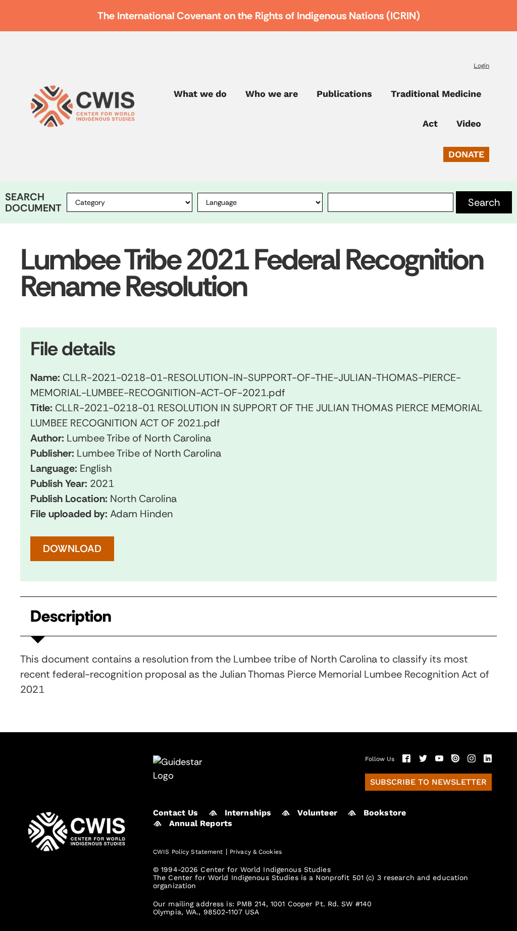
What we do (200, 94)
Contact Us (175, 812)
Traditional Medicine (436, 94)
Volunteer (317, 812)
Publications (344, 94)
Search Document (33, 202)
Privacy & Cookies (256, 851)
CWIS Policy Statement (188, 851)
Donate (466, 154)
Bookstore (385, 812)
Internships (248, 812)
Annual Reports (200, 823)
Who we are (271, 94)
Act (430, 124)
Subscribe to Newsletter (428, 782)
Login (481, 65)
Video (468, 124)
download (72, 548)
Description (70, 616)
